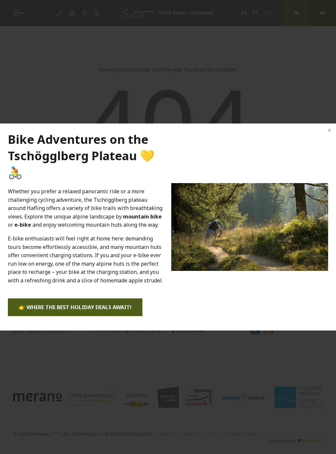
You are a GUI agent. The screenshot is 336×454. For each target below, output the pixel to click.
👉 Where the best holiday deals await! (75, 307)
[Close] (329, 130)
